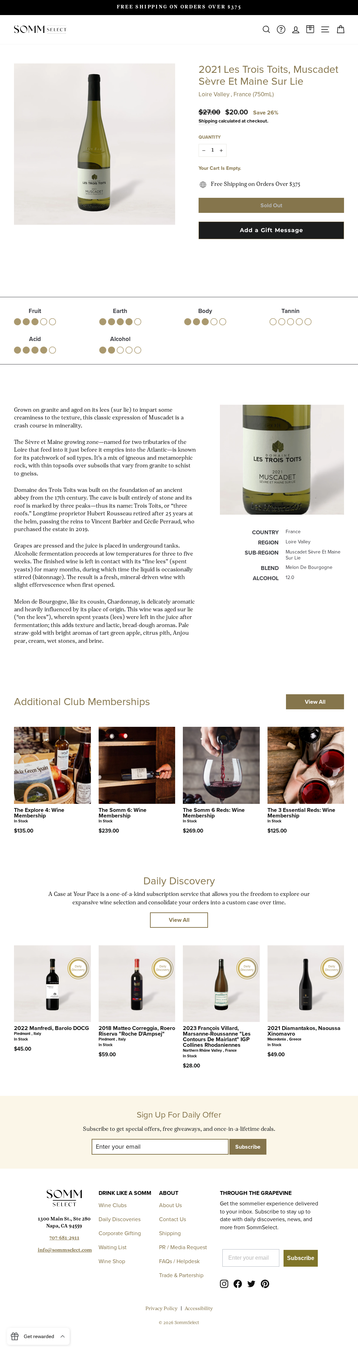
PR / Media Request (183, 1247)
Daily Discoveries (120, 1219)
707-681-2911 (64, 1238)
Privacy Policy (161, 1308)
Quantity (210, 137)
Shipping (208, 120)
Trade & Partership (181, 1275)
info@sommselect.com (65, 1250)
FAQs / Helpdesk (179, 1261)
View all (315, 702)
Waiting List (113, 1247)
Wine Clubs (113, 1205)
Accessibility (199, 1308)
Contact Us (172, 1219)
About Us (170, 1205)
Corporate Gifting (120, 1233)
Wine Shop (112, 1261)
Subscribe (300, 1258)
